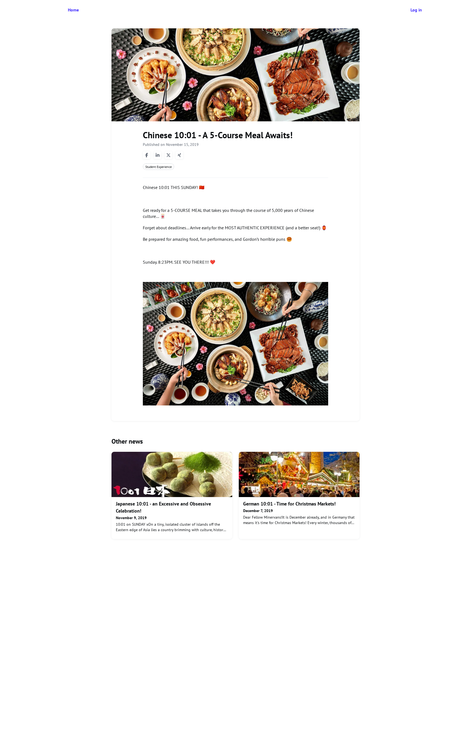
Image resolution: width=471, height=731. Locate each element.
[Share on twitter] (168, 155)
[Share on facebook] (146, 155)
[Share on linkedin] (157, 155)
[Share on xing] (179, 155)
